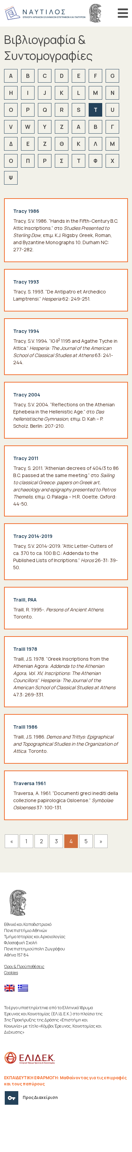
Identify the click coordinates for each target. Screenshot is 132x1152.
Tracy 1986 (26, 211)
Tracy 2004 (26, 394)
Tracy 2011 (25, 458)
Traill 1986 (25, 727)
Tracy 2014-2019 (32, 536)
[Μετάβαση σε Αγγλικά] (11, 988)
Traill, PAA (25, 599)
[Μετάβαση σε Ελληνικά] (24, 988)
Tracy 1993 (26, 281)
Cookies (11, 973)
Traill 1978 (25, 649)
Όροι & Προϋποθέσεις (24, 966)
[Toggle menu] (123, 13)
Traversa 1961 (29, 783)
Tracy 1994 (26, 331)
